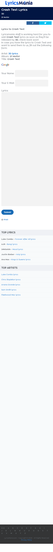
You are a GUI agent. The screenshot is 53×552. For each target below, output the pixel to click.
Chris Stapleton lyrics (11, 280)
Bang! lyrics (12, 244)
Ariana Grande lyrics (10, 285)
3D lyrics (13, 54)
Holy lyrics (21, 254)
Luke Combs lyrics (9, 275)
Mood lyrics (18, 249)
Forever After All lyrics (25, 239)
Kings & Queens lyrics (20, 260)
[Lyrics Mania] (26, 3)
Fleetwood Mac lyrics (11, 295)
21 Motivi (5, 17)
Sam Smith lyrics (8, 290)
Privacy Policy (26, 540)
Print (6, 219)
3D (2, 14)
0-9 (2, 528)
